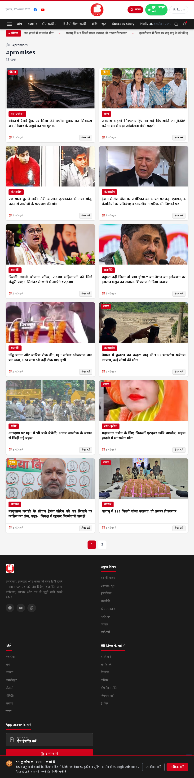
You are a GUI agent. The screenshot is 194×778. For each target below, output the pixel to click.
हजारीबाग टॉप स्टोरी (41, 24)
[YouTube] (43, 9)
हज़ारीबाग (106, 594)
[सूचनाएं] (184, 24)
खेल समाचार (108, 609)
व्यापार (104, 625)
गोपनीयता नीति (58, 772)
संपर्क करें (106, 665)
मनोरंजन (105, 617)
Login (181, 10)
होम (19, 24)
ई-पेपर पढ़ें (52, 754)
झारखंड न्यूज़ (108, 586)
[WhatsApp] (31, 608)
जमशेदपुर (11, 680)
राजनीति (105, 601)
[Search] (176, 24)
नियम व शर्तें (107, 696)
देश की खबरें (108, 578)
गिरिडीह (10, 696)
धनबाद (9, 673)
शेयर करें (85, 137)
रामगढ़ (9, 704)
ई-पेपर (104, 704)
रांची (8, 665)
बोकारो (9, 688)
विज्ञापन (105, 673)
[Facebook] (35, 9)
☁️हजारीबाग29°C (160, 24)
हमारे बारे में (107, 657)
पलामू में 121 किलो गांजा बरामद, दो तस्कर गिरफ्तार (93, 33)
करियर (104, 680)
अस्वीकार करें (153, 767)
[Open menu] (9, 24)
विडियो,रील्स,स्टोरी (74, 24)
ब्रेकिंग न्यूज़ (99, 24)
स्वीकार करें (177, 767)
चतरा (8, 711)
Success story (123, 24)
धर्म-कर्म (105, 632)
